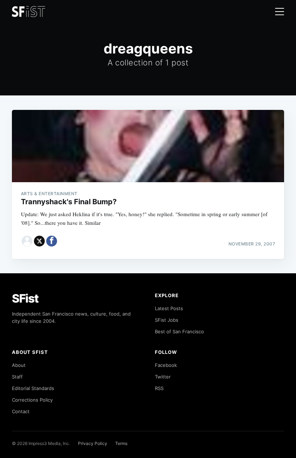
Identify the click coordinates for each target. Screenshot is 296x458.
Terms (121, 443)
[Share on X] (39, 241)
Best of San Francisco (179, 331)
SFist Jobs (166, 320)
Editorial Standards (33, 388)
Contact (21, 411)
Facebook (166, 365)
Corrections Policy (32, 400)
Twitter (163, 377)
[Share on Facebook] (51, 241)
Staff (17, 377)
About (19, 365)
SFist (25, 298)
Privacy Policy (92, 443)
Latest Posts (169, 308)
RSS (159, 388)
